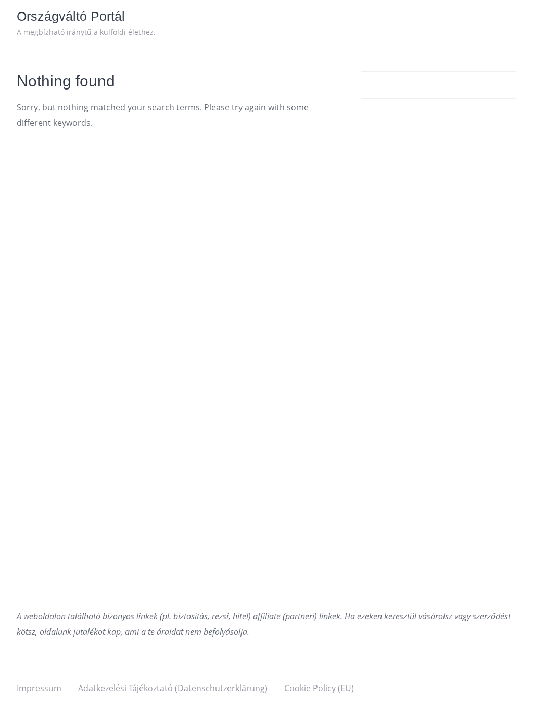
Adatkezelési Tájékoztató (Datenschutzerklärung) (173, 688)
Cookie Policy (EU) (319, 688)
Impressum (39, 688)
